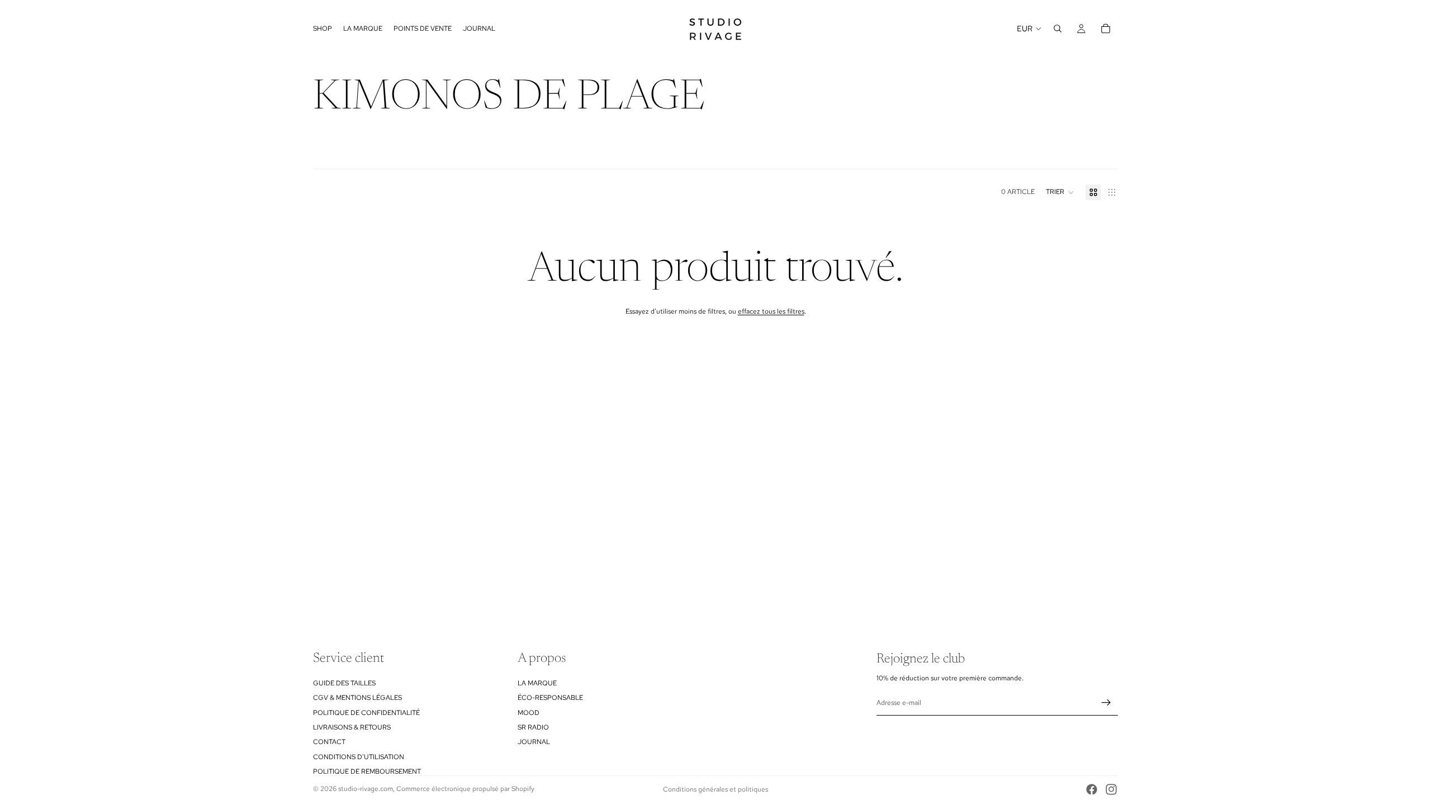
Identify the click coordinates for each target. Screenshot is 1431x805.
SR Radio (533, 726)
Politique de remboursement (367, 771)
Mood (528, 712)
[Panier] (1105, 28)
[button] (1060, 192)
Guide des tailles (344, 682)
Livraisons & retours (352, 726)
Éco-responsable (550, 697)
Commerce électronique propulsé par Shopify (465, 788)
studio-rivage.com (365, 788)
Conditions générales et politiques (715, 789)
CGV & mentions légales (357, 697)
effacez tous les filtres (771, 311)
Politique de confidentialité (366, 712)
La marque (537, 682)
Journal (534, 741)
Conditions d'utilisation (358, 756)
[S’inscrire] (1106, 702)
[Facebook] (1091, 789)
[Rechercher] (1057, 28)
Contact (329, 741)
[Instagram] (1111, 789)
